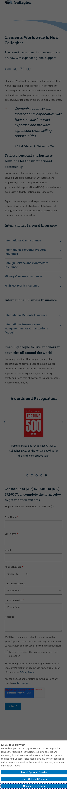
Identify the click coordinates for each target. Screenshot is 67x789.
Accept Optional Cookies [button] (34, 772)
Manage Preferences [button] (34, 786)
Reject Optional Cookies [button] (34, 779)
